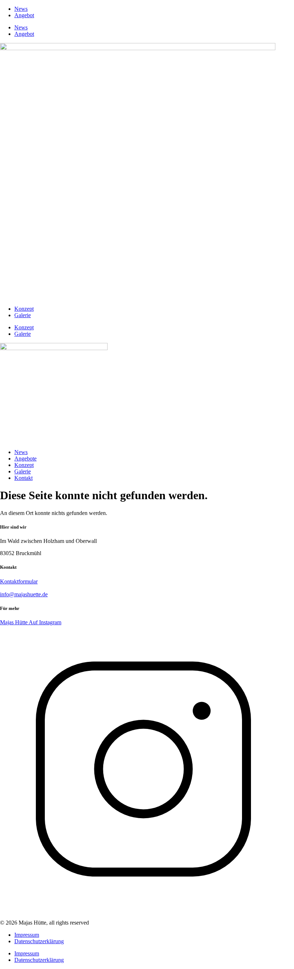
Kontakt (23, 478)
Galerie (22, 315)
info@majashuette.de (24, 594)
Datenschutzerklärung (39, 941)
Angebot (24, 15)
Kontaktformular (19, 581)
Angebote (25, 458)
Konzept (24, 309)
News (21, 9)
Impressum (26, 935)
